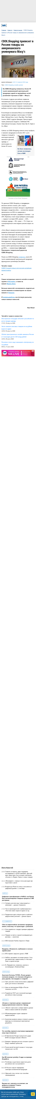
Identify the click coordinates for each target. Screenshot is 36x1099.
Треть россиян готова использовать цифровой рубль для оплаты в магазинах (19, 982)
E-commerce (7, 921)
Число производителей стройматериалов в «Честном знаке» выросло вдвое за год (18, 909)
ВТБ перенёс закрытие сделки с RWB (16, 953)
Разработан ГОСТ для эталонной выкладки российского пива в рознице (18, 994)
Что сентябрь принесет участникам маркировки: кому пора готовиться (18, 1032)
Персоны (6, 971)
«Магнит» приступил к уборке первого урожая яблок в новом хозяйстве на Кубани (19, 1008)
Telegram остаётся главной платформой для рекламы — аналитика (18, 936)
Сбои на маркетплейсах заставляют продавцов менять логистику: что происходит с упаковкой (17, 925)
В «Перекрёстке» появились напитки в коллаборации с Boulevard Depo (16, 966)
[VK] (11, 25)
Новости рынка (18, 30)
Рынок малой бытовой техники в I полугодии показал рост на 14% (18, 1048)
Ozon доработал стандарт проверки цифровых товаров (19, 930)
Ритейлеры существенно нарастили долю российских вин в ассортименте (18, 1063)
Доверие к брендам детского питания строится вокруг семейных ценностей (19, 1042)
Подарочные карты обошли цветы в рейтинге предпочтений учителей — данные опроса (18, 915)
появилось (22, 257)
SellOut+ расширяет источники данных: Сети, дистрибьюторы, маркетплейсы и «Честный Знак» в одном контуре (19, 959)
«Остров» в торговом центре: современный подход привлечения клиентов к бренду (16, 1004)
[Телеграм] (8, 25)
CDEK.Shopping (9, 85)
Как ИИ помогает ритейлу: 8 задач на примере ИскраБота (17, 1058)
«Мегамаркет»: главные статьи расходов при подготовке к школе (19, 882)
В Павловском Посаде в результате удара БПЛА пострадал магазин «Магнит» (18, 1036)
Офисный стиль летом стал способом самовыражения (16, 1074)
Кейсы (5, 893)
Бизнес (5, 999)
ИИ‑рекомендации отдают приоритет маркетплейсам (16, 1014)
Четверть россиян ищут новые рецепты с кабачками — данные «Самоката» (17, 904)
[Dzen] (17, 25)
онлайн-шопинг (18, 85)
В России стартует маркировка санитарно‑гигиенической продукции (16, 1068)
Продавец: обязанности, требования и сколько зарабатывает (17, 949)
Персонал (6, 945)
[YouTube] (20, 25)
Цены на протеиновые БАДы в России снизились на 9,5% (16, 988)
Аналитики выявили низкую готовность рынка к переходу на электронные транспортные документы (19, 1021)
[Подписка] (26, 25)
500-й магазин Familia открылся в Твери (17, 941)
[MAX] (14, 25)
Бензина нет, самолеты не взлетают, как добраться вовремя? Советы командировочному (15, 1085)
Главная (4, 30)
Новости (10, 30)
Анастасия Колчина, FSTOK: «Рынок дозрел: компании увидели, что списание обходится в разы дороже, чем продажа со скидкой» (17, 977)
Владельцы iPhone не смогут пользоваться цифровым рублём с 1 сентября (18, 887)
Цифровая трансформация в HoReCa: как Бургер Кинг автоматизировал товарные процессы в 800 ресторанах (18, 898)
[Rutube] (23, 25)
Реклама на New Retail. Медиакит (18, 198)
